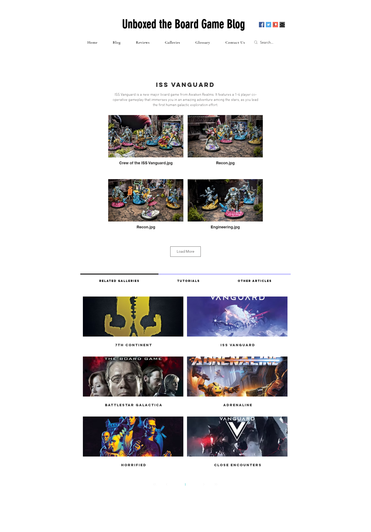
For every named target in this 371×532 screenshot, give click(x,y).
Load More (185, 251)
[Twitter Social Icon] (268, 24)
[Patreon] (275, 24)
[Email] (282, 24)
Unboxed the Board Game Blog (183, 24)
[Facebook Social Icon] (261, 24)
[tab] (119, 280)
